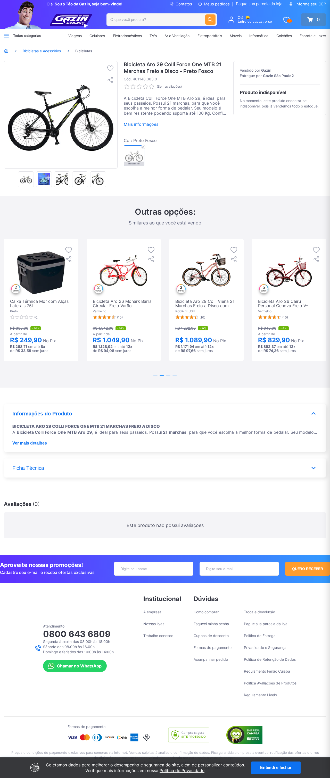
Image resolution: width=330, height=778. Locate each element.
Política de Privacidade (182, 770)
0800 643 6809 (77, 634)
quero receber (307, 569)
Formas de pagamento (213, 647)
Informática (258, 36)
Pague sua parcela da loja (259, 3)
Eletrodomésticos (127, 36)
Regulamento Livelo (260, 695)
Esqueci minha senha (211, 624)
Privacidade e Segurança (265, 647)
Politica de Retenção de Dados (270, 659)
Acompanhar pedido (211, 659)
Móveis (236, 36)
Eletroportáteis (209, 36)
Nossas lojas (153, 624)
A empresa (152, 612)
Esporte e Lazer (313, 36)
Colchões (284, 36)
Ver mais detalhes (29, 443)
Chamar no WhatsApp (79, 665)
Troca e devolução (259, 612)
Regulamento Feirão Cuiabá (267, 671)
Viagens (75, 36)
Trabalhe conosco (158, 635)
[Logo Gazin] (71, 21)
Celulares (97, 36)
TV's (153, 36)
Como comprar (206, 612)
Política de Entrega (260, 635)
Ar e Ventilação (176, 36)
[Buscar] (210, 19)
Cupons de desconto (211, 635)
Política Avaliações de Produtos (270, 683)
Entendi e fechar (276, 767)
